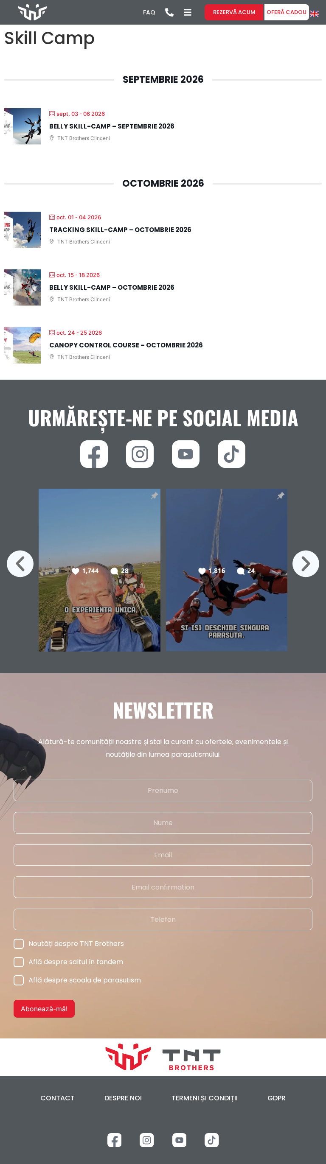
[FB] (94, 454)
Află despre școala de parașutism (84, 980)
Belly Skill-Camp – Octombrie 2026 (111, 287)
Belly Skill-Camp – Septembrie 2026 (111, 126)
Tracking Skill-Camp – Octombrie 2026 (120, 229)
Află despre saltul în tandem (75, 962)
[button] (20, 563)
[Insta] (140, 454)
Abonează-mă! (44, 1009)
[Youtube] (186, 454)
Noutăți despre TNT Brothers (76, 944)
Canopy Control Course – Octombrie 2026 (126, 345)
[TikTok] (231, 454)
